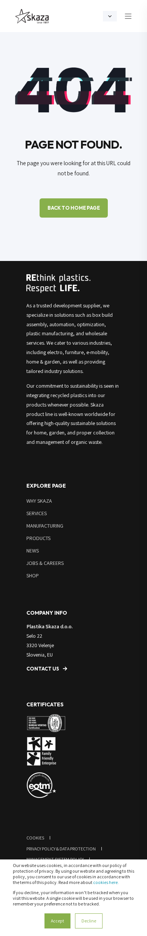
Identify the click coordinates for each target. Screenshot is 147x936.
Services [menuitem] (36, 513)
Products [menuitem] (38, 538)
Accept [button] (57, 921)
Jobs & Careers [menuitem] (45, 563)
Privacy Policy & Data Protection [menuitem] (61, 849)
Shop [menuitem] (32, 575)
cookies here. (106, 882)
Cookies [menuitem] (35, 838)
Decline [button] (88, 921)
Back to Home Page (73, 208)
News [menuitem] (32, 550)
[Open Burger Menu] (128, 16)
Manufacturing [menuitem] (44, 525)
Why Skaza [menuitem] (39, 500)
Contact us (42, 669)
